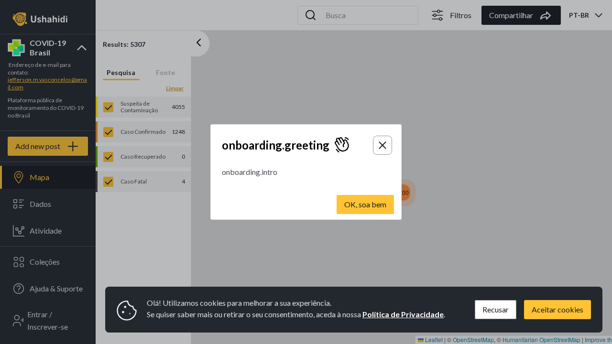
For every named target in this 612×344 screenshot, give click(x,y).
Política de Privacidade (403, 314)
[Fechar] (382, 145)
